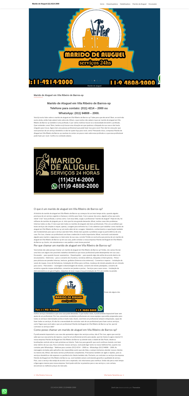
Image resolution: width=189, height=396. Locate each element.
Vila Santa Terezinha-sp (114, 375)
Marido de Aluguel (139, 4)
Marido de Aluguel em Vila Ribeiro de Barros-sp (58, 95)
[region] (94, 43)
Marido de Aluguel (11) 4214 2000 (45, 4)
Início (102, 4)
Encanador (153, 4)
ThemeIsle (136, 387)
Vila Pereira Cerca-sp (43, 375)
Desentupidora (112, 4)
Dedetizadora (125, 4)
